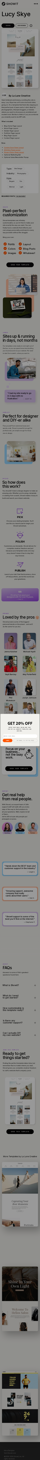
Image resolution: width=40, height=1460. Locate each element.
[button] (20, 723)
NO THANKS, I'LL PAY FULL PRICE (25, 740)
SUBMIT (7, 740)
